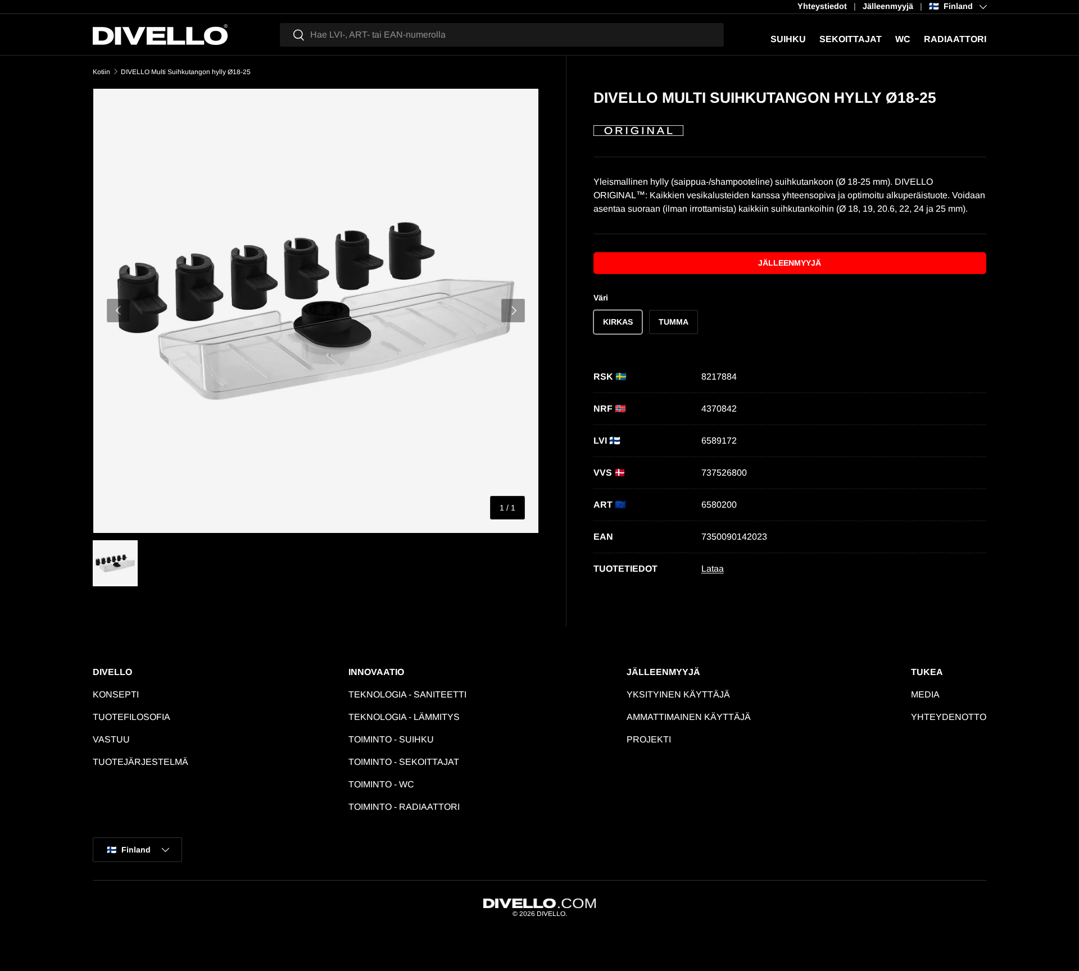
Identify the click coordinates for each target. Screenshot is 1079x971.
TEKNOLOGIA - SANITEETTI (407, 694)
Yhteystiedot (822, 6)
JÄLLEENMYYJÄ (789, 262)
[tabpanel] (789, 473)
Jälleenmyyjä (888, 6)
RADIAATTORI (955, 39)
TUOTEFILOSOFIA (131, 717)
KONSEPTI (116, 694)
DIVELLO (551, 914)
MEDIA (925, 694)
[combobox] (502, 35)
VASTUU (111, 739)
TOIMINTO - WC (381, 784)
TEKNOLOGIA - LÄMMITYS (404, 717)
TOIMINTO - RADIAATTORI (404, 807)
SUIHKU (788, 39)
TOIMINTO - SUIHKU (391, 739)
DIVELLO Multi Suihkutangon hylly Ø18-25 (186, 72)
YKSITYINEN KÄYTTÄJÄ (678, 694)
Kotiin (101, 72)
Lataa (712, 568)
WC (902, 39)
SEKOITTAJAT (850, 39)
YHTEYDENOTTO (948, 717)
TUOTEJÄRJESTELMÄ (140, 762)
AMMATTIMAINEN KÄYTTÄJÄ (689, 717)
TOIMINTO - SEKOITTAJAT (403, 762)
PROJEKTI (649, 739)
